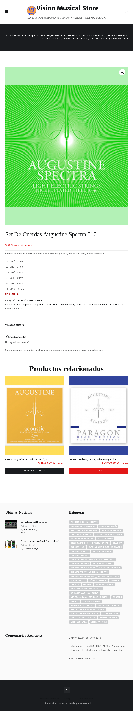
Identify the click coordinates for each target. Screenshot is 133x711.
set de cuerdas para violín (84, 613)
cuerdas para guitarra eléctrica (91, 305)
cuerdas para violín (109, 568)
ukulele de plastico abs (83, 618)
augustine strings (111, 530)
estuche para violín (108, 576)
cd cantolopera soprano (109, 534)
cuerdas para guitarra (83, 568)
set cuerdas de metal (109, 605)
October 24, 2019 (28, 526)
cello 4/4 (117, 543)
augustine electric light (46, 305)
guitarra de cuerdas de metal (86, 588)
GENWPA (75, 584)
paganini (117, 597)
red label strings (91, 601)
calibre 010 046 (66, 305)
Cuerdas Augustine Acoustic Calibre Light (26, 460)
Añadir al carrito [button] (34, 470)
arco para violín (108, 526)
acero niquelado (24, 305)
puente (74, 601)
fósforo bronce (98, 580)
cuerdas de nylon (102, 551)
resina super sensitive (82, 605)
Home (101, 35)
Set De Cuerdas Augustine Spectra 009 (24, 35)
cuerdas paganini (80, 563)
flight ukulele (78, 580)
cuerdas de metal (80, 551)
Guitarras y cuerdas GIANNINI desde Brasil (40, 541)
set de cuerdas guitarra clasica (87, 609)
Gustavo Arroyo (31, 529)
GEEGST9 (115, 580)
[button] (122, 72)
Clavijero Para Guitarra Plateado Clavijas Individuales (71, 35)
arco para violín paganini (84, 530)
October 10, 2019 (28, 545)
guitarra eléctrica (116, 305)
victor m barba (79, 622)
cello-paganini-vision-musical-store (89, 543)
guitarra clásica (104, 584)
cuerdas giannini (79, 555)
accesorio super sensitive (84, 522)
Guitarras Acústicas (51, 38)
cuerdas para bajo (102, 563)
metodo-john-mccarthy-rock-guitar (90, 597)
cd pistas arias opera (82, 538)
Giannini (87, 584)
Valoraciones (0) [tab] (14, 325)
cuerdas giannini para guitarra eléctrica (92, 559)
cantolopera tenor (81, 534)
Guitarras (120, 35)
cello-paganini (105, 538)
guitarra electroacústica (84, 593)
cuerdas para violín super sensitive (89, 572)
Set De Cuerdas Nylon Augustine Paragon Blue (93, 460)
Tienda (110, 35)
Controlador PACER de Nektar (34, 522)
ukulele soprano (108, 618)
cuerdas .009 (77, 547)
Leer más (98, 470)
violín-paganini (99, 622)
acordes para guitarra (83, 526)
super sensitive (110, 613)
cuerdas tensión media (82, 576)
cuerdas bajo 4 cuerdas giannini (105, 547)
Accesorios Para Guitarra (75, 38)
